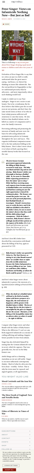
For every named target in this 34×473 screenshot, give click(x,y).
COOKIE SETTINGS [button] (11, 465)
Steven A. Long (7, 384)
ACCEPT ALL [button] (9, 469)
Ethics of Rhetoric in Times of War (15, 412)
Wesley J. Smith (7, 19)
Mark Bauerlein (7, 400)
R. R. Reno (5, 416)
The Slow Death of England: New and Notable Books (17, 396)
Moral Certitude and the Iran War (17, 381)
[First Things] (17, 2)
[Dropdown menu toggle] (17, 431)
